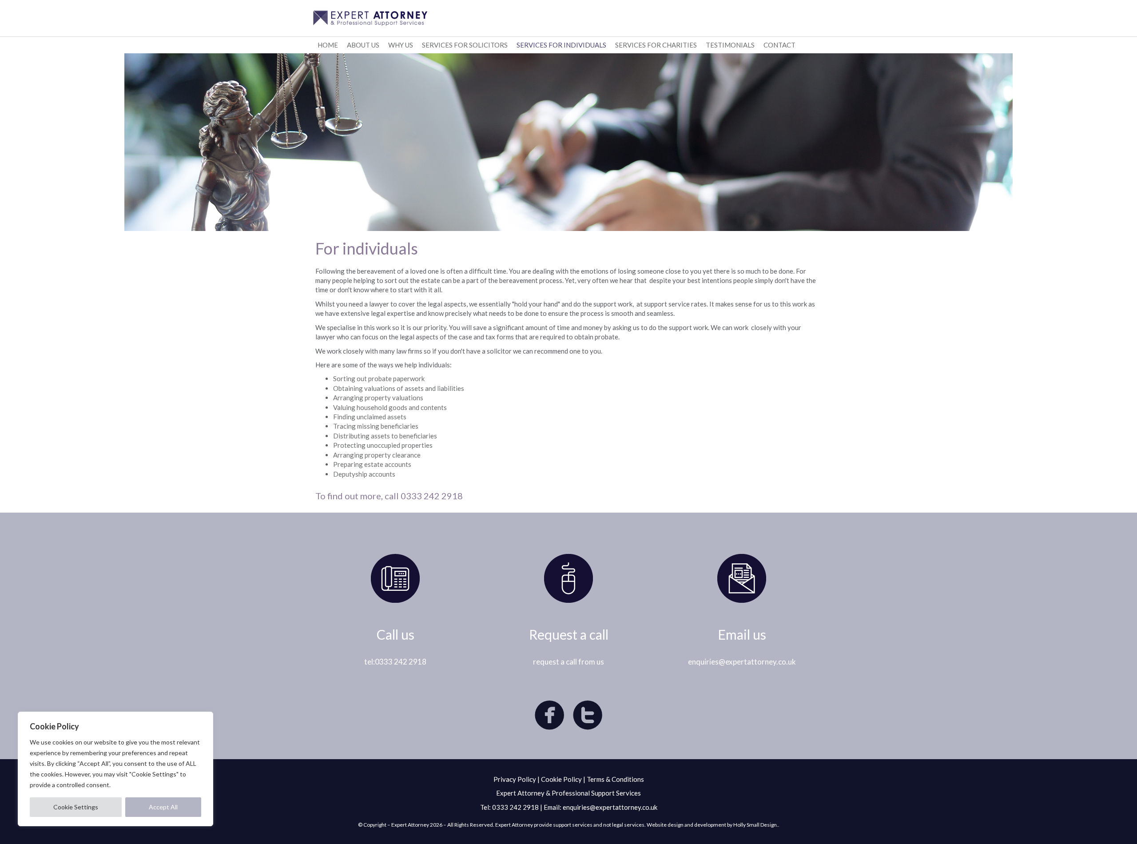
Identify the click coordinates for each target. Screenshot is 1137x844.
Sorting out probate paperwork (379, 378)
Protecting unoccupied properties (383, 445)
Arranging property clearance (377, 455)
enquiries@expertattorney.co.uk (742, 661)
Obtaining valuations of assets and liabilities (398, 388)
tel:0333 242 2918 (395, 661)
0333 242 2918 (515, 807)
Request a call (568, 634)
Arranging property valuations (378, 398)
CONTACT (779, 45)
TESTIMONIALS (730, 45)
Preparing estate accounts (372, 464)
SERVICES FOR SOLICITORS (465, 45)
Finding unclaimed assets (369, 417)
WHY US (400, 45)
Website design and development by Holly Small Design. (712, 824)
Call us (395, 634)
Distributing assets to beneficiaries (385, 436)
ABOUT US (363, 45)
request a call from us (568, 661)
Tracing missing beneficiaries (375, 426)
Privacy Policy (514, 779)
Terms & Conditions (615, 779)
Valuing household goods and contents (390, 407)
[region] (115, 769)
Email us (742, 634)
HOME (328, 45)
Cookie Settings (75, 807)
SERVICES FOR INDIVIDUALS (561, 45)
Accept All (163, 807)
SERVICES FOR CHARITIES (656, 45)
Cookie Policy (561, 779)
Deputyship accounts (364, 474)
